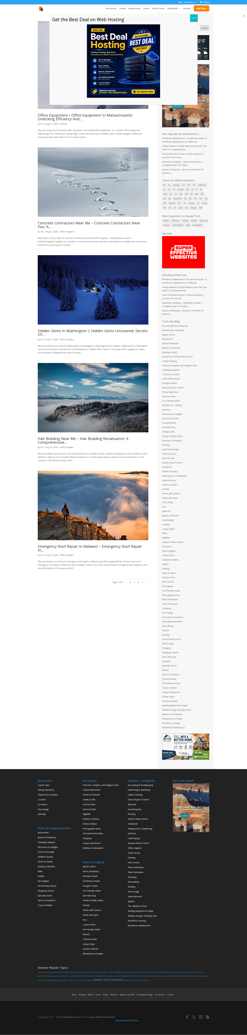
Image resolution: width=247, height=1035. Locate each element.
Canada (185, 220)
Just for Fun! (160, 994)
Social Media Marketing (50, 980)
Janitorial (166, 511)
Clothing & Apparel (170, 370)
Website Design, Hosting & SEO (142, 915)
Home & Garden (169, 484)
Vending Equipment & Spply (174, 705)
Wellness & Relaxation (172, 714)
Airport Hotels (168, 334)
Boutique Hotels (169, 352)
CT (169, 189)
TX (170, 208)
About (74, 994)
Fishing (146, 972)
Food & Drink (168, 458)
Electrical (166, 409)
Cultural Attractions (171, 378)
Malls (164, 533)
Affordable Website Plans (127, 1020)
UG (41, 123)
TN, (164, 208)
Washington (197, 225)
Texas (204, 203)
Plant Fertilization (170, 599)
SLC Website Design (145, 994)
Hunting (196, 972)
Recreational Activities (172, 621)
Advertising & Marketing (173, 330)
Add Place (201, 8)
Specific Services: (64, 980)
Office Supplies (67, 231)
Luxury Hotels (168, 529)
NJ (185, 198)
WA (200, 208)
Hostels (63, 123)
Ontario (172, 203)
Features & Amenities (172, 440)
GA (187, 189)
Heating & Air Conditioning (174, 475)
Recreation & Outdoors (173, 617)
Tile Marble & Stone (171, 683)
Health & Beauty (169, 471)
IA (192, 189)
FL (174, 189)
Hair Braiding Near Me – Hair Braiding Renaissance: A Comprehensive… (83, 440)
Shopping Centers (170, 652)
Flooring (166, 445)
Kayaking (40, 976)
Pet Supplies (167, 586)
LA (176, 194)
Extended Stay (168, 427)
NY (195, 198)
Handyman (167, 467)
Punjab (191, 203)
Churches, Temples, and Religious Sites (101, 785)
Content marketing (114, 972)
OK (206, 198)
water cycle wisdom (108, 979)
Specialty (166, 661)
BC (189, 185)
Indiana (202, 972)
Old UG (90, 994)
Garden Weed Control (172, 462)
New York (178, 198)
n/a (164, 198)
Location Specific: (63, 976)
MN (196, 194)
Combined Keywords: (100, 972)
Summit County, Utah (75, 980)
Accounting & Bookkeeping (174, 325)
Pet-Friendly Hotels (171, 590)
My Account (190, 2)
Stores (146, 8)
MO (202, 194)
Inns (164, 506)
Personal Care (168, 577)
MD (186, 194)
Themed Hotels (169, 679)
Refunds (114, 994)
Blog (180, 2)
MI (192, 194)
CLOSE (193, 18)
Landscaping (168, 520)
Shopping (166, 648)
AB (164, 185)
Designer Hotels (169, 383)
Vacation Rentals (170, 701)
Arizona (176, 185)
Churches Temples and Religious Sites (179, 365)
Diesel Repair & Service (173, 387)
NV (190, 198)
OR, (179, 203)
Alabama (53, 972)
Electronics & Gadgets (172, 414)
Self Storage (167, 643)
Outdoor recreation (151, 976)
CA (194, 185)
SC (198, 203)
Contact (170, 994)
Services (187, 8)
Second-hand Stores (171, 639)
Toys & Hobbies (169, 687)
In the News (167, 502)
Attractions (111, 8)
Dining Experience (170, 392)
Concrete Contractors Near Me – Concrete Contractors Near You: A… (89, 224)
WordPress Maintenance (173, 727)
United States (177, 225)
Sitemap (82, 994)
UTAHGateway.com (71, 1017)
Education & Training (171, 405)
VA (187, 208)
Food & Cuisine (169, 453)
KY (171, 194)
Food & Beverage (170, 449)
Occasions (167, 546)
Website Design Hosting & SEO (176, 709)
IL (196, 189)
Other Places (158, 8)
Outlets (165, 564)
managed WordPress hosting (103, 976)
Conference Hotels (170, 374)
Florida (180, 189)
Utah (181, 208)
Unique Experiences (171, 692)
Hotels (122, 8)
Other (130, 976)
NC (170, 198)
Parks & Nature (169, 573)
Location (166, 524)
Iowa (165, 194)
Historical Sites (169, 480)
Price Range (167, 612)
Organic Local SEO (127, 994)
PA (185, 203)
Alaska (166, 220)
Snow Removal (169, 657)
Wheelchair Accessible (172, 718)
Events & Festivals (170, 418)
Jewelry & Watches (170, 515)
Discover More (169, 396)
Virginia (194, 208)
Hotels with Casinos (171, 493)
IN (201, 189)
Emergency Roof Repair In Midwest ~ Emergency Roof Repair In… (90, 548)
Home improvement (187, 972)
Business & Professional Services (177, 356)
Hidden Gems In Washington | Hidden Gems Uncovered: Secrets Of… (93, 332)
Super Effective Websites (102, 1017)
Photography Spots (171, 595)
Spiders (165, 670)
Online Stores (168, 555)
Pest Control (168, 581)
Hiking (169, 972)
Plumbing (166, 608)
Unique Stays (168, 696)
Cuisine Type (43, 785)
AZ (183, 185)
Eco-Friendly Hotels (171, 400)
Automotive (167, 339)
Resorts (165, 630)
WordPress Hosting (171, 723)
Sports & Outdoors (171, 674)
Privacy (105, 994)
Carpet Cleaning (169, 361)
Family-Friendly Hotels (172, 436)
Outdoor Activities (170, 559)
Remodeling (167, 626)
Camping (79, 972)
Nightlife (166, 537)
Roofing (165, 634)
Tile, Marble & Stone (137, 906)
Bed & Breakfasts (170, 343)
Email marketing (138, 972)
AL (169, 185)
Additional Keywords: (44, 972)
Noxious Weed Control (172, 542)
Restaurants (135, 8)
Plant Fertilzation (170, 604)
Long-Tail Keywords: (77, 976)
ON (164, 203)
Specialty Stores (169, 665)
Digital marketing (126, 972)
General (162, 972)
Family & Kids (168, 431)
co (164, 189)
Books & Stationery (171, 347)
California (202, 185)
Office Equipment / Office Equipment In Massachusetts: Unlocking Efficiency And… (85, 117)
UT (175, 208)
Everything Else (169, 422)
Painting (166, 568)
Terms (98, 994)
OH (200, 198)
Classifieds (172, 8)
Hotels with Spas (170, 498)
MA (181, 194)
